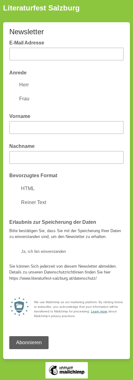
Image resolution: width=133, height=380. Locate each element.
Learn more (99, 311)
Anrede (19, 72)
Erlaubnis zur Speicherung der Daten (54, 221)
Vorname (21, 115)
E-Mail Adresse (28, 42)
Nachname (23, 145)
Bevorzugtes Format (33, 175)
